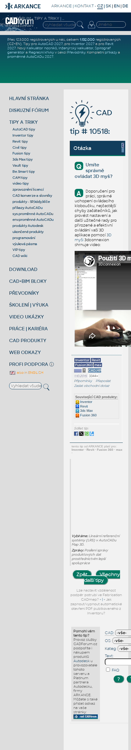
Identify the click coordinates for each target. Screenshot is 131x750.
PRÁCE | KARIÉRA (28, 329)
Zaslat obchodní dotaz (91, 386)
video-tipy (20, 183)
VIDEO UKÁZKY (26, 317)
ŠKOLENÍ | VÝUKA (28, 305)
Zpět (81, 574)
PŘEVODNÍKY (24, 293)
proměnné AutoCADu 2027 (30, 56)
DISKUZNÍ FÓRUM (29, 110)
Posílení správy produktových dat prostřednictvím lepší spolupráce (90, 556)
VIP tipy (18, 250)
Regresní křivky (41, 52)
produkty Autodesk (27, 226)
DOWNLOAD (23, 269)
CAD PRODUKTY (27, 340)
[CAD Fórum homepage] (19, 25)
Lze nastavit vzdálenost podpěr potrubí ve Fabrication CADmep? (96, 595)
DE (125, 6)
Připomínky (83, 381)
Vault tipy (20, 165)
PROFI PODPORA (28, 364)
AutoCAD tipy (23, 129)
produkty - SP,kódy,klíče (31, 202)
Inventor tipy (22, 135)
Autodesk (81, 661)
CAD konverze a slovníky (32, 195)
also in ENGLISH (29, 372)
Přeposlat (103, 381)
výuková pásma (24, 244)
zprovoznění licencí (28, 189)
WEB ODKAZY (25, 352)
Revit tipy (20, 141)
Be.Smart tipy (23, 171)
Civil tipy (19, 147)
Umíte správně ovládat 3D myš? (93, 170)
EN (117, 6)
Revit (83, 406)
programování (23, 238)
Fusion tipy (21, 153)
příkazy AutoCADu (27, 208)
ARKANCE (61, 6)
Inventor (85, 402)
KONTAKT (84, 6)
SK (108, 6)
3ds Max (86, 410)
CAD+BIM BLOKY (28, 281)
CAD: (109, 632)
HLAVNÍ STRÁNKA (29, 98)
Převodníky (76, 52)
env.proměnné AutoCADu (33, 219)
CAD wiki (19, 256)
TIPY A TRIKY (23, 122)
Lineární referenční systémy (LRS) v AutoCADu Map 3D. (95, 540)
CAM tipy (19, 177)
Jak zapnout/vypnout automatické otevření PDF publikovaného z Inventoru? (96, 606)
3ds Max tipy (22, 159)
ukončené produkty (28, 232)
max (119, 449)
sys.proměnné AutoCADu (32, 214)
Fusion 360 (88, 415)
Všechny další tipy (102, 577)
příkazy (111, 52)
